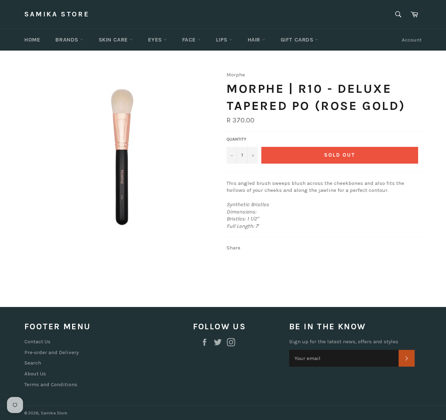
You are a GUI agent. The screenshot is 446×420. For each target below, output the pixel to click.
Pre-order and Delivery (51, 352)
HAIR (255, 39)
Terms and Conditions (50, 384)
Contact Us (37, 341)
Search (32, 363)
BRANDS (67, 39)
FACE (190, 39)
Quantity (236, 139)
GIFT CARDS (297, 39)
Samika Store (56, 14)
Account (412, 40)
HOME (32, 39)
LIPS (222, 39)
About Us (35, 373)
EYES (156, 39)
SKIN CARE (114, 39)
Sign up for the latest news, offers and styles (343, 341)
